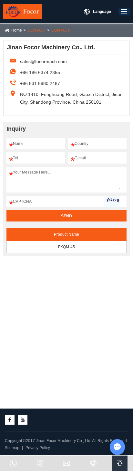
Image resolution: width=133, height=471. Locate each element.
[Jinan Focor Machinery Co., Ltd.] (22, 11)
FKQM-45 (66, 247)
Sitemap (12, 448)
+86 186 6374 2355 (40, 72)
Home (16, 30)
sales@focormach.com (43, 61)
